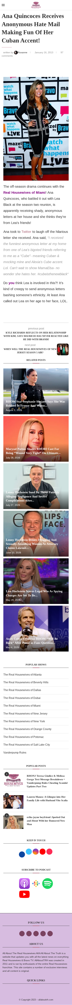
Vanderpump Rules (14, 752)
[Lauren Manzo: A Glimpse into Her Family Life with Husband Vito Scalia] (13, 802)
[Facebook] (22, 933)
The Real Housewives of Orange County (27, 729)
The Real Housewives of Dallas (22, 690)
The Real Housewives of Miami (22, 705)
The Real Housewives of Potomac (23, 737)
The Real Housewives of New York (24, 721)
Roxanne (23, 52)
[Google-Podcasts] (36, 880)
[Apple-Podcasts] (24, 880)
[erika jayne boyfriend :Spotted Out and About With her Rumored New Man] (13, 822)
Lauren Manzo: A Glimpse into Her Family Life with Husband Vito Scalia (47, 798)
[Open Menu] (3, 5)
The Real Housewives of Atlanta (22, 674)
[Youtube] (24, 891)
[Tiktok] (43, 933)
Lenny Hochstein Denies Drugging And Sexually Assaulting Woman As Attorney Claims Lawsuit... (32, 544)
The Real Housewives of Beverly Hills (25, 682)
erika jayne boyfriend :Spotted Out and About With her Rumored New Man (46, 821)
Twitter (26, 232)
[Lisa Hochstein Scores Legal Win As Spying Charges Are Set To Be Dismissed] (36, 581)
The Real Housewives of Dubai (22, 698)
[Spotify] (47, 880)
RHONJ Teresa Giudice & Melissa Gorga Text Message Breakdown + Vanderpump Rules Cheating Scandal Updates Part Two (47, 781)
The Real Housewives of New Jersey (25, 713)
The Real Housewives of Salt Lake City (26, 744)
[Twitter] (29, 933)
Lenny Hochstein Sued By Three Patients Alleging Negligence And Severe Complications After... (32, 496)
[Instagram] (36, 933)
